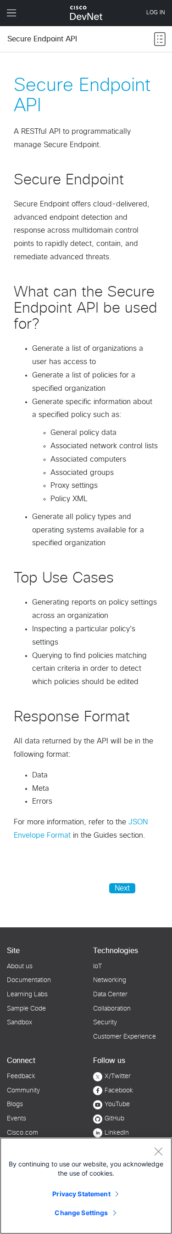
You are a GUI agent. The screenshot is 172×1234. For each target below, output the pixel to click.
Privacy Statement (81, 1194)
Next (122, 888)
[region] (86, 1185)
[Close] (158, 1151)
